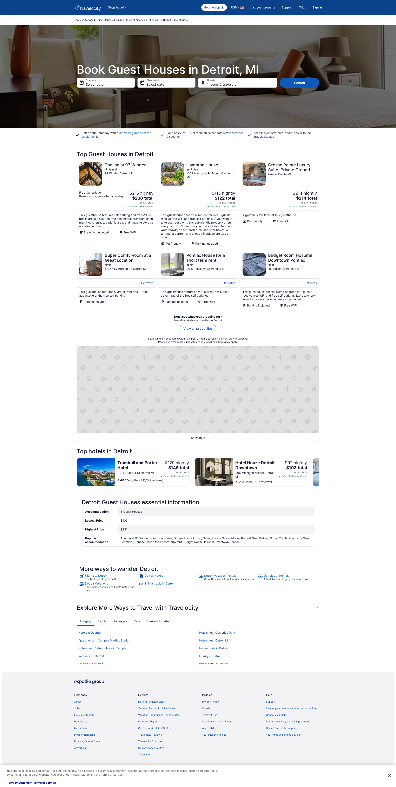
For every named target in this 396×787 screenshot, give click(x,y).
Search (299, 83)
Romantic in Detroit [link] (91, 656)
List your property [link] (84, 714)
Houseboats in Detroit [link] (213, 648)
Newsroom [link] (80, 728)
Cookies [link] (207, 708)
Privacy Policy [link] (210, 701)
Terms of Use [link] (209, 714)
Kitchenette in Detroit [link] (213, 664)
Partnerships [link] (81, 721)
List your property (263, 7)
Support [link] (270, 701)
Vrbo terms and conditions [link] (217, 721)
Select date (95, 84)
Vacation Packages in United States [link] (158, 714)
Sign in (317, 7)
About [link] (77, 701)
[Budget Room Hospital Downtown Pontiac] (279, 280)
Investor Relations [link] (84, 734)
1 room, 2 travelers (221, 84)
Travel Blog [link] (144, 754)
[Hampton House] (198, 204)
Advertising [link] (80, 747)
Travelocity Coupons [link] (150, 741)
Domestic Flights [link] (147, 721)
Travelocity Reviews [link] (150, 734)
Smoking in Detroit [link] (90, 664)
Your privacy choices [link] (214, 734)
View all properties (198, 328)
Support (287, 7)
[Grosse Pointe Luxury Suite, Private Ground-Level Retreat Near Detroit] (279, 204)
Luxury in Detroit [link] (210, 656)
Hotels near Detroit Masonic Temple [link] (102, 648)
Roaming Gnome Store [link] (87, 741)
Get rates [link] (147, 283)
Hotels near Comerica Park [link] (217, 632)
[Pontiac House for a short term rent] (198, 280)
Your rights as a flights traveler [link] (283, 734)
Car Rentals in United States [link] (154, 728)
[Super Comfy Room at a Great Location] (116, 280)
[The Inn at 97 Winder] (116, 204)
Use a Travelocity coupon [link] (281, 728)
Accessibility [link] (209, 728)
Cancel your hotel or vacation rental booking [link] (291, 708)
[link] (108, 577)
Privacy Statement (20, 782)
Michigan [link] (154, 19)
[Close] (389, 775)
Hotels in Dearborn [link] (90, 632)
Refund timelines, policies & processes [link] (288, 721)
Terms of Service (44, 782)
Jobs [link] (77, 708)
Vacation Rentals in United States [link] (157, 708)
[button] (198, 607)
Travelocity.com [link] (83, 19)
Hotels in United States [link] (151, 701)
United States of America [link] (130, 19)
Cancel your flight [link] (276, 714)
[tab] (85, 621)
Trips (302, 7)
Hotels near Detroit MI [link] (214, 640)
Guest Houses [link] (105, 19)
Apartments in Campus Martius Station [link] (104, 640)
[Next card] (319, 472)
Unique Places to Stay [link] (151, 747)
